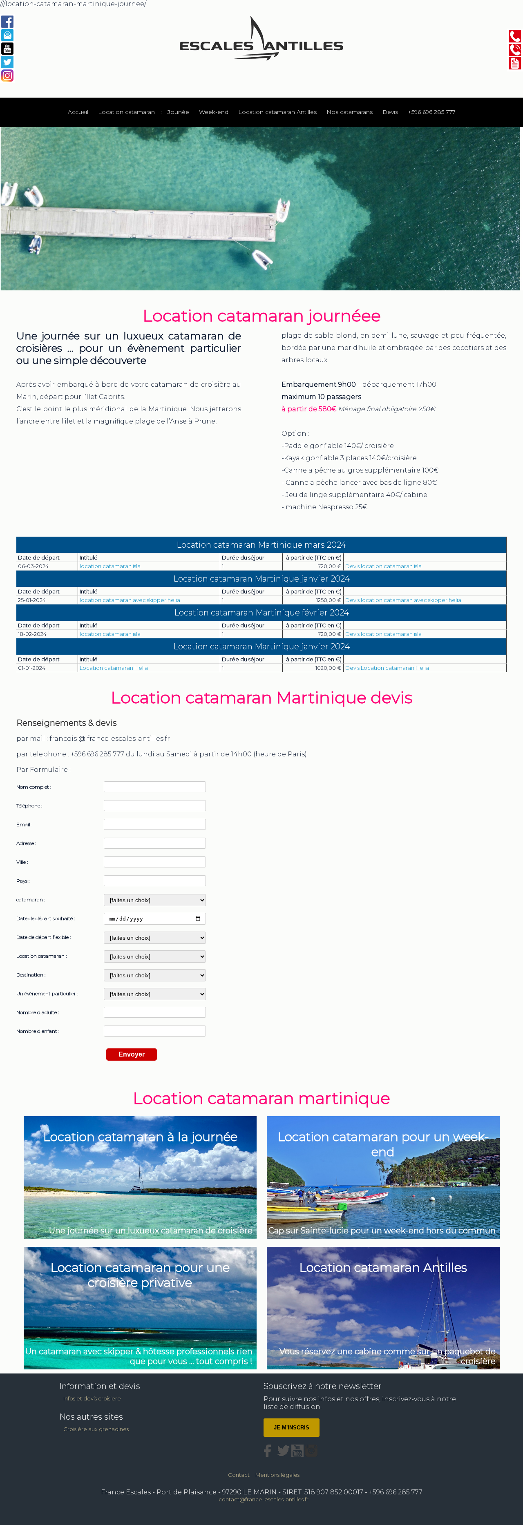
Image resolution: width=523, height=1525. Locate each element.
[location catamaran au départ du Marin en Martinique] (383, 1247)
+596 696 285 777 (432, 112)
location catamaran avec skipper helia (130, 600)
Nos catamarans (349, 112)
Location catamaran (126, 112)
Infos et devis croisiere (92, 1398)
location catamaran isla (110, 566)
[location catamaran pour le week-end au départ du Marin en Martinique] (383, 1116)
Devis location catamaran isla (383, 566)
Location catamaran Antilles (277, 112)
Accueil (78, 112)
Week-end (213, 112)
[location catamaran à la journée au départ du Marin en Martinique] (141, 1116)
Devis (390, 112)
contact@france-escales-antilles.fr (263, 1499)
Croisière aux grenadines (96, 1429)
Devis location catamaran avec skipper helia (403, 600)
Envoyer (131, 1054)
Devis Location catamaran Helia (387, 667)
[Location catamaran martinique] (7, 22)
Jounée (178, 112)
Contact (239, 1474)
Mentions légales (277, 1474)
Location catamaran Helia (114, 667)
